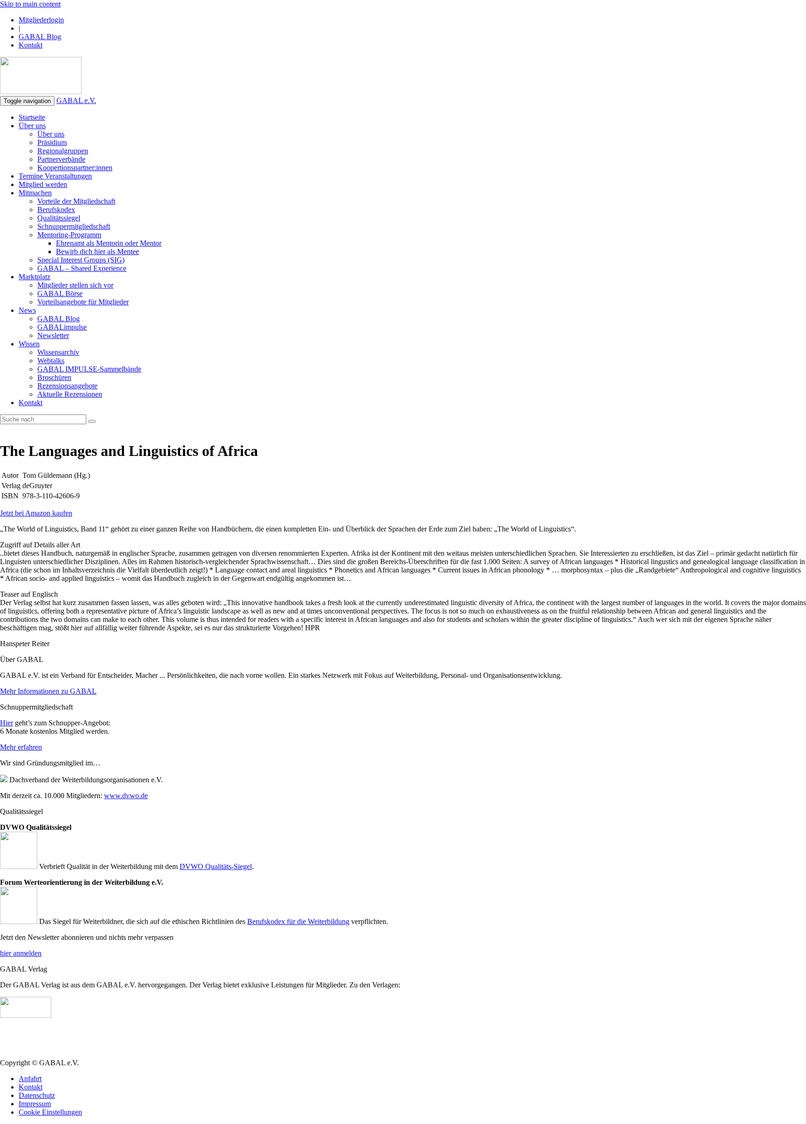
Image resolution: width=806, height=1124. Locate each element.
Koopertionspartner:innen (74, 168)
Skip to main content (30, 4)
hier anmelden (21, 953)
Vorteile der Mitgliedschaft (76, 201)
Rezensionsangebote (67, 386)
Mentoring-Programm (69, 235)
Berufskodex (56, 210)
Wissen (29, 344)
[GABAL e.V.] (41, 76)
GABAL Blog (40, 37)
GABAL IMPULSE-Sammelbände (89, 369)
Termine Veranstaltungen (55, 176)
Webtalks (50, 361)
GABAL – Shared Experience (81, 268)
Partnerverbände (61, 159)
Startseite (32, 117)
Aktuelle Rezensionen (69, 394)
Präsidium (52, 142)
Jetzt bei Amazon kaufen (36, 513)
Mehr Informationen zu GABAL (48, 691)
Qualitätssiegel (58, 218)
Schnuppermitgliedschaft (73, 226)
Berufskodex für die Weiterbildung (298, 921)
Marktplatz (34, 277)
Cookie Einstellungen (50, 1112)
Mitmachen (35, 193)
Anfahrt (30, 1079)
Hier (6, 723)
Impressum (35, 1104)
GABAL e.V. (76, 100)
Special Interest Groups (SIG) (81, 260)
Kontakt (30, 45)
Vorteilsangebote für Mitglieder (83, 302)
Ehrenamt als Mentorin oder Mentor (108, 243)
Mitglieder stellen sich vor (75, 285)
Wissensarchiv (58, 352)
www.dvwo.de (126, 796)
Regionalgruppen (62, 151)
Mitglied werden (43, 184)
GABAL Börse (60, 293)
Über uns (32, 126)
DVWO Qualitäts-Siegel (216, 866)
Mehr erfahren (21, 747)
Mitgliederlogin (41, 20)
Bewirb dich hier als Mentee (97, 251)
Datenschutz (37, 1095)
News (27, 310)
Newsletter (53, 335)
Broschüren (54, 377)
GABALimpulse (62, 327)
